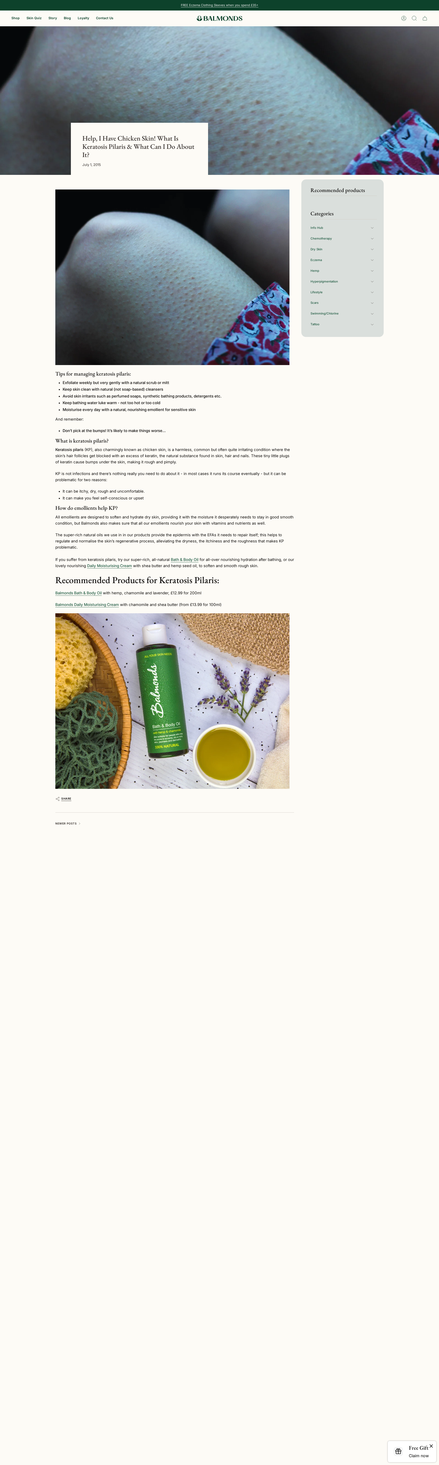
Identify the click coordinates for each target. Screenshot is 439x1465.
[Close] (431, 1446)
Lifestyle (317, 292)
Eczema (316, 260)
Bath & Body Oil (184, 559)
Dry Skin (316, 249)
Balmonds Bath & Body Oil (78, 593)
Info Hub (317, 227)
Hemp (315, 270)
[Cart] (425, 18)
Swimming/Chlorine (325, 313)
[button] (15, 18)
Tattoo (315, 324)
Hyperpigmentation (324, 281)
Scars (315, 303)
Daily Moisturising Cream (109, 565)
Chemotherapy (321, 238)
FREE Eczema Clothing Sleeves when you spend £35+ (219, 5)
